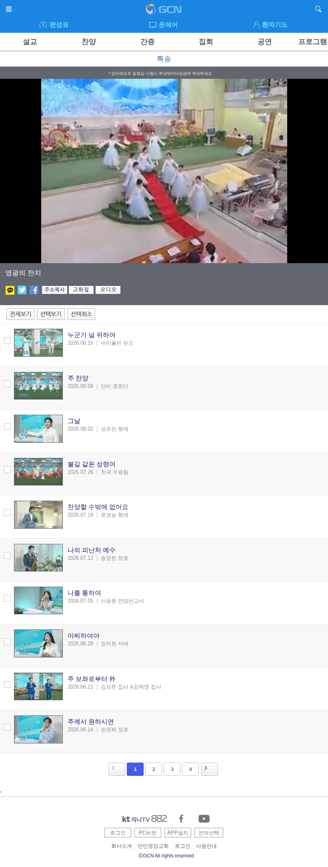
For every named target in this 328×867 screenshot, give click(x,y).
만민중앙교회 (153, 846)
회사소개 (121, 846)
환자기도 (275, 24)
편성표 (59, 24)
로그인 (118, 833)
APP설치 (177, 833)
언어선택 (208, 833)
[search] (318, 10)
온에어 (168, 24)
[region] (164, 171)
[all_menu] (9, 10)
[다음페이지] (209, 769)
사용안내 (206, 846)
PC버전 (147, 833)
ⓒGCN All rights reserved (166, 856)
